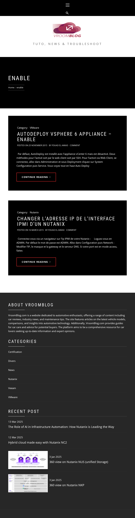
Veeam (12, 388)
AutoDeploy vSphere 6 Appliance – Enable (64, 136)
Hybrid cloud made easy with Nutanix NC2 (37, 442)
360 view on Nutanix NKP (66, 485)
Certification (15, 351)
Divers (11, 361)
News (11, 370)
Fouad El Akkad (60, 145)
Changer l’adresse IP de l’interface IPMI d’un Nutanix (66, 221)
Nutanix (34, 212)
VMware (34, 127)
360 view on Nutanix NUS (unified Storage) (78, 462)
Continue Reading (35, 177)
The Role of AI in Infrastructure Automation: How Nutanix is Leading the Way (61, 427)
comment (75, 145)
